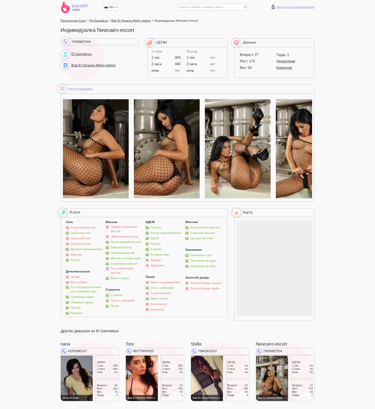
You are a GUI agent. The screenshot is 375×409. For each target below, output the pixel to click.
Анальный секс (81, 233)
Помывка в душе (82, 302)
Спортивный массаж (124, 263)
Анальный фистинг (202, 233)
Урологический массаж (126, 242)
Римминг (76, 313)
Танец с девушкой (122, 300)
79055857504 (81, 42)
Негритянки (285, 61)
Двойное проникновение (86, 249)
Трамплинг (157, 265)
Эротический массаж (124, 236)
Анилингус (157, 309)
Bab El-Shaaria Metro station (131, 20)
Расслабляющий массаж (122, 270)
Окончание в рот (201, 255)
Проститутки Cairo (73, 20)
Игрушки (76, 254)
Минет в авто (159, 298)
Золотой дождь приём (204, 288)
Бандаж (156, 260)
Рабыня (156, 243)
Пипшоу (76, 307)
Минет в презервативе (165, 282)
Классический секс (83, 227)
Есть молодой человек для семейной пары (86, 289)
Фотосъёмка (79, 282)
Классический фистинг (205, 227)
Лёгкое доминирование (166, 233)
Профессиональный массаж (124, 229)
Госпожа (156, 227)
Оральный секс (81, 238)
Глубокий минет (161, 293)
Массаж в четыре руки (125, 258)
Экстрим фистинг (201, 238)
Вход (295, 7)
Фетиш (75, 260)
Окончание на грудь (203, 260)
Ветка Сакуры (120, 278)
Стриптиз (117, 295)
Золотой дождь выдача (205, 283)
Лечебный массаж (123, 252)
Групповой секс (81, 243)
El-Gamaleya (99, 20)
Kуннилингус (159, 304)
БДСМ (155, 238)
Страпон (156, 249)
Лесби (115, 306)
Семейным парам (82, 296)
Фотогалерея (81, 89)
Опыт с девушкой (162, 287)
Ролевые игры (160, 254)
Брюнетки (284, 68)
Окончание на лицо (202, 266)
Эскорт (75, 277)
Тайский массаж (121, 247)
